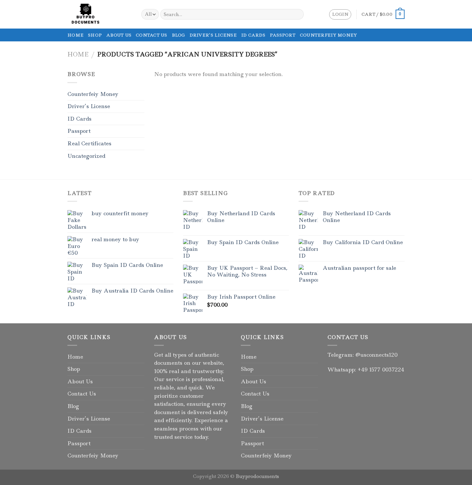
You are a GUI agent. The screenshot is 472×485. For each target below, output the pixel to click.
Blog (178, 35)
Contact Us (151, 35)
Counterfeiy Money (328, 35)
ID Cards (253, 35)
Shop (95, 35)
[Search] (298, 14)
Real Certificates (89, 143)
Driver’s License (213, 35)
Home (75, 35)
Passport (282, 35)
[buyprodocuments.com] (99, 14)
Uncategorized (86, 155)
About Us (118, 35)
